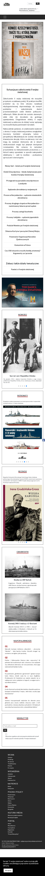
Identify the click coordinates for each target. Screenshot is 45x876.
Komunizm (11, 807)
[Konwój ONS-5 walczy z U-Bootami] (22, 607)
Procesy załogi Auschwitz (22, 212)
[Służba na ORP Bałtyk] (22, 567)
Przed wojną (11, 794)
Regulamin (11, 830)
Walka (10, 803)
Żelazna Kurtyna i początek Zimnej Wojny (22, 231)
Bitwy (9, 786)
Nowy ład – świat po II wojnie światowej (22, 166)
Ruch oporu (11, 798)
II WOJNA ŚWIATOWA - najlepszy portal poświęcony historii (24, 841)
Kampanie (11, 788)
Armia (9, 801)
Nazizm (10, 765)
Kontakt (10, 832)
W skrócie (11, 761)
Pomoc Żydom (12, 805)
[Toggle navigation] (5, 17)
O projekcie (11, 827)
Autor (9, 823)
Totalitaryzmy (12, 763)
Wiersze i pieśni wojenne (15, 815)
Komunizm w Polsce (23, 245)
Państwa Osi (11, 780)
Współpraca (11, 825)
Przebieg (10, 759)
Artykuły (10, 774)
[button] (16, 461)
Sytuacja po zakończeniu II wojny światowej (23, 91)
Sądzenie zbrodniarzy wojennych (22, 189)
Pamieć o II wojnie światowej (22, 269)
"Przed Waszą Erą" (13, 834)
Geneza (10, 757)
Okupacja (11, 796)
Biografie (10, 809)
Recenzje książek (13, 817)
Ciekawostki (11, 776)
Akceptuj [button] (8, 870)
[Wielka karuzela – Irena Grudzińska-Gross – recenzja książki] (22, 513)
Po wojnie (11, 768)
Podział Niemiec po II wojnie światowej (22, 226)
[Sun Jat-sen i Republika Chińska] (22, 345)
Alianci (10, 778)
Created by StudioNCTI (9, 846)
